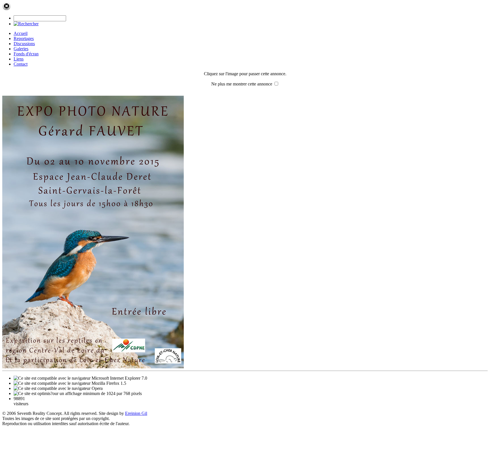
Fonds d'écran (26, 53)
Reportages (24, 38)
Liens (19, 59)
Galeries (21, 48)
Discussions (24, 43)
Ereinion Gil (136, 413)
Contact (21, 64)
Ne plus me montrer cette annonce (241, 84)
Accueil (21, 33)
